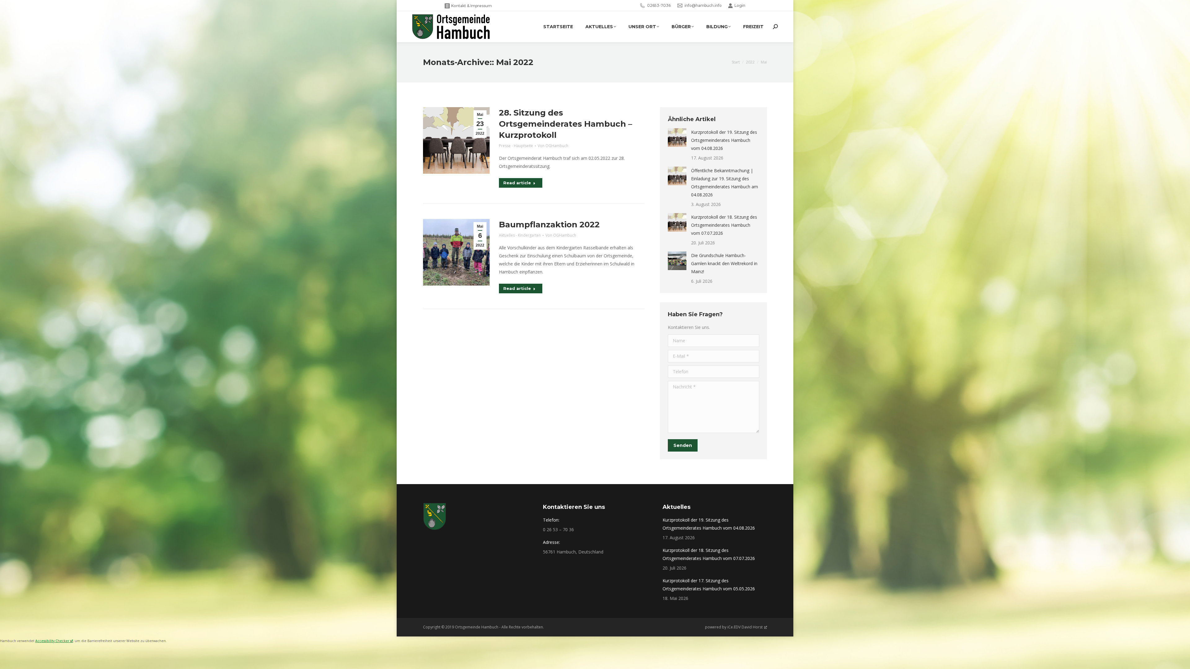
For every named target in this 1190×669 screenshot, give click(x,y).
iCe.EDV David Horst (745, 627)
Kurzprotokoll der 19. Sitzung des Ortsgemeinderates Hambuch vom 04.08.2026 (724, 140)
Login (739, 5)
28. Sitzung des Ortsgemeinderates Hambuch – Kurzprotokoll (565, 124)
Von (553, 145)
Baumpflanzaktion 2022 (549, 225)
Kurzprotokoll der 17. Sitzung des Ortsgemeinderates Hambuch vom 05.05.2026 (709, 585)
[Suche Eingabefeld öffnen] (775, 26)
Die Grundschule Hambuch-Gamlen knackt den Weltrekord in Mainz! (724, 263)
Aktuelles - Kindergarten (520, 235)
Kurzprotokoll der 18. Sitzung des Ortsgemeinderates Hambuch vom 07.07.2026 (724, 225)
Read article (517, 182)
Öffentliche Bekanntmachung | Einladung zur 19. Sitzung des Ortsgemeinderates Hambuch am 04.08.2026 (724, 183)
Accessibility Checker (52, 641)
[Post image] (677, 137)
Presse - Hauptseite (516, 145)
